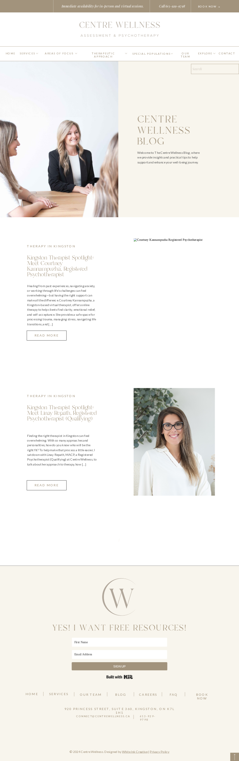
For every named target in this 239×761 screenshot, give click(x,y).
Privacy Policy (159, 751)
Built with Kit (119, 677)
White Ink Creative (135, 751)
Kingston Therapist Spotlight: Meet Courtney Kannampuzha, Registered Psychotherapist (60, 266)
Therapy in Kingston (51, 246)
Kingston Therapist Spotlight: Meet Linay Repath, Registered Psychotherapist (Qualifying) (62, 413)
